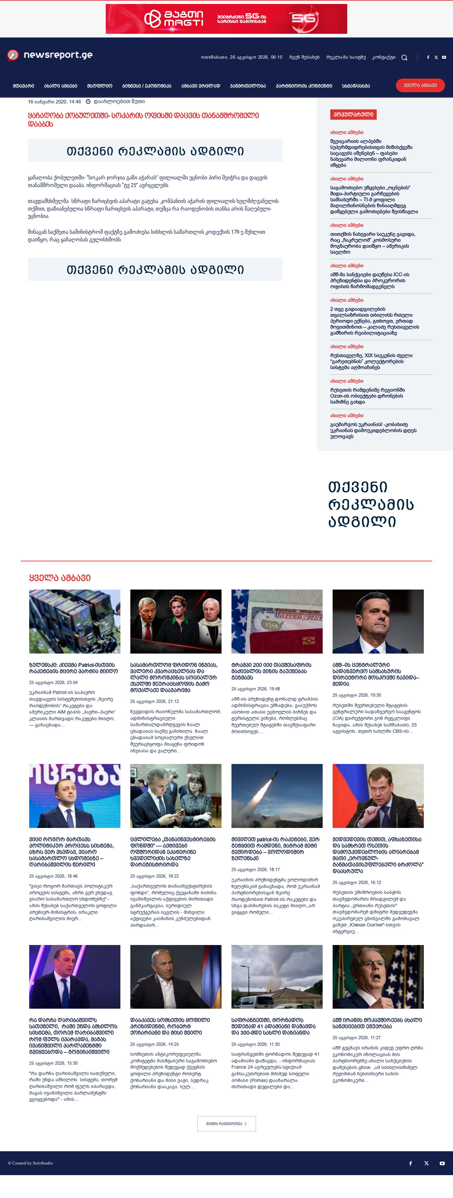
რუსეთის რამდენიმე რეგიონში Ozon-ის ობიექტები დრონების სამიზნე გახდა (367, 396)
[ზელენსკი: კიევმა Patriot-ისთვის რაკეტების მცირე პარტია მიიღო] (74, 622)
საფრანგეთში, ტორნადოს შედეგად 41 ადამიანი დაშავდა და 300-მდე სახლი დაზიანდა (273, 1026)
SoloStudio (43, 1163)
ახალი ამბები (346, 132)
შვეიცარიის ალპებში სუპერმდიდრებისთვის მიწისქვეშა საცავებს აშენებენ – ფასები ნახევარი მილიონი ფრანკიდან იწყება (371, 153)
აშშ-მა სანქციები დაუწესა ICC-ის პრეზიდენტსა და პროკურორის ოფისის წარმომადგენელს (369, 280)
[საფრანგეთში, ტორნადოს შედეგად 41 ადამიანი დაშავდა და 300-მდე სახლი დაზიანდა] (277, 977)
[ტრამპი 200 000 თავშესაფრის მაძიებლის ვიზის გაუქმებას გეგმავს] (277, 622)
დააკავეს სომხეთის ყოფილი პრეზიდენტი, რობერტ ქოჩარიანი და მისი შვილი (170, 1026)
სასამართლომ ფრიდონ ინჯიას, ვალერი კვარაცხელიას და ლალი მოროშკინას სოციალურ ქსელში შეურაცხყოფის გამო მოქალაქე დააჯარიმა (174, 677)
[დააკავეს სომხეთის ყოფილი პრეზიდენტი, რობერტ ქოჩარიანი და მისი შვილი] (176, 977)
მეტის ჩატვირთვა (224, 1123)
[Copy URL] (126, 301)
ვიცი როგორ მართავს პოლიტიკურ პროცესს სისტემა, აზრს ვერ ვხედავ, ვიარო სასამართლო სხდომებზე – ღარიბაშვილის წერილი (71, 852)
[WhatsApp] (65, 301)
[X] (436, 58)
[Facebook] (428, 58)
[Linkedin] (80, 301)
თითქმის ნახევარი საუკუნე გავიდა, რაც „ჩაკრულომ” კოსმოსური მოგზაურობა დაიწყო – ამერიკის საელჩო (373, 243)
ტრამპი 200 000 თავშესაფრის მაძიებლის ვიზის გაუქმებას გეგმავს (271, 671)
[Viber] (110, 301)
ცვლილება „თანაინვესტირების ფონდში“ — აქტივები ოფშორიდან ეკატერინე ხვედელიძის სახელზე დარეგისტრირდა (173, 852)
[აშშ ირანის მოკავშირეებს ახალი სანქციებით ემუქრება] (378, 977)
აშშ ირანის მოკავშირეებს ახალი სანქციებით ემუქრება (377, 1023)
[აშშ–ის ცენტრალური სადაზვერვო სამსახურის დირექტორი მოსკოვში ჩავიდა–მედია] (378, 622)
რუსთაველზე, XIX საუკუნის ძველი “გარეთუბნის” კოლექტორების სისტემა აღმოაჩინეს (371, 361)
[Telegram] (95, 301)
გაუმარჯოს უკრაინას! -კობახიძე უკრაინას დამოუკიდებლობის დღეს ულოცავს (373, 430)
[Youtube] (444, 58)
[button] (404, 57)
